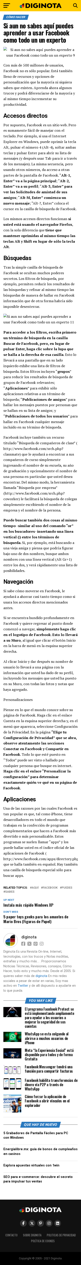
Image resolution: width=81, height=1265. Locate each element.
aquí (35, 887)
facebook (50, 887)
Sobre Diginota (32, 1235)
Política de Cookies (43, 1241)
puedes (67, 887)
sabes (9, 891)
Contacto (11, 1235)
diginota (28, 937)
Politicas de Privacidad (61, 1235)
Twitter (23, 986)
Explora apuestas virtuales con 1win (31, 1165)
